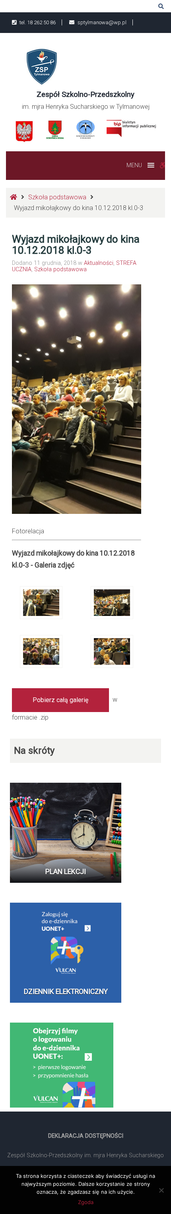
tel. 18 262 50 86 (37, 22)
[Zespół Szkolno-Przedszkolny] (42, 66)
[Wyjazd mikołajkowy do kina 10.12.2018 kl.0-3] (41, 602)
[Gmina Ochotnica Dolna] (55, 129)
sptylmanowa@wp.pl (101, 22)
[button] (134, 165)
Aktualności (98, 263)
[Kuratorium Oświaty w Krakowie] (85, 129)
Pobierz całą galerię (60, 700)
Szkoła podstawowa (57, 197)
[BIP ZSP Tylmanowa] (131, 128)
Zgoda (85, 1202)
